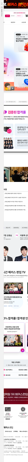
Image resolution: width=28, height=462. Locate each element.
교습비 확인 (19, 442)
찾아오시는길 (8, 431)
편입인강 (19, 15)
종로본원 (12, 15)
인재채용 (15, 431)
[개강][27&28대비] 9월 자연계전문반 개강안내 (15, 205)
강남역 (7, 15)
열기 (2, 10)
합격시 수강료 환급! (19, 12)
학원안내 (2, 22)
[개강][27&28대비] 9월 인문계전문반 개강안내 (15, 209)
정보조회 (23, 451)
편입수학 (8, 227)
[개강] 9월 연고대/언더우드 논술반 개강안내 (15, 197)
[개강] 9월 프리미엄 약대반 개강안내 (13, 201)
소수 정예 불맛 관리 (11, 101)
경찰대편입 (16, 227)
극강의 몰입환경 (23, 101)
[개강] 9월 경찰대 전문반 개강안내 (13, 193)
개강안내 (13, 22)
